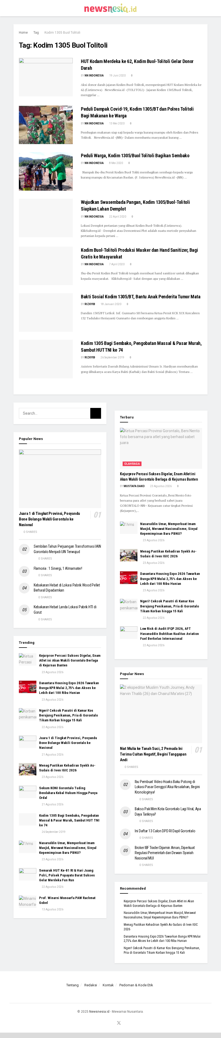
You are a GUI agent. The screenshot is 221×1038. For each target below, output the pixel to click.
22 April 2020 (117, 216)
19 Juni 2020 (117, 75)
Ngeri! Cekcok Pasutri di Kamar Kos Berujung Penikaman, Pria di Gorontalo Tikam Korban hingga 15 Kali (68, 715)
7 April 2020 (117, 264)
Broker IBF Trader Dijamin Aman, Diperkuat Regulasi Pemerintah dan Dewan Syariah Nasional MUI (165, 852)
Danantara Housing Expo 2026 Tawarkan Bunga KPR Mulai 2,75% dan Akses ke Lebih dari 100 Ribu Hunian (69, 688)
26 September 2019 (112, 357)
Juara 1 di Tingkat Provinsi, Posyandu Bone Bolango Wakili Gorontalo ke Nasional (49, 519)
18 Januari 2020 (110, 304)
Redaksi (90, 985)
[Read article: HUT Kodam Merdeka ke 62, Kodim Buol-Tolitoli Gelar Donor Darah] (46, 77)
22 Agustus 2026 (52, 727)
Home (23, 32)
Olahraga (132, 463)
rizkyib (90, 304)
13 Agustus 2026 (52, 909)
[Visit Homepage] (110, 8)
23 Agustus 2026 (52, 672)
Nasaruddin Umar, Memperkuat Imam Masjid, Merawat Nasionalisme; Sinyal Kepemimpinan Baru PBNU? (67, 848)
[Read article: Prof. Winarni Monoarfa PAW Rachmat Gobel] (27, 902)
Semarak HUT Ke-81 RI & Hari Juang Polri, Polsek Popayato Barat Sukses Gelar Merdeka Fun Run (67, 875)
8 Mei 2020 (116, 163)
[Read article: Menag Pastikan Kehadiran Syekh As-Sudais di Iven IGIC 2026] (27, 769)
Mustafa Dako (134, 486)
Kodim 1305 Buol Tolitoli (62, 32)
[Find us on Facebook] (98, 1023)
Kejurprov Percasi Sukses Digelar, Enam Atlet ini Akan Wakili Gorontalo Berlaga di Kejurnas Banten (70, 660)
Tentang (72, 985)
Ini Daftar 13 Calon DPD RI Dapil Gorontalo (165, 831)
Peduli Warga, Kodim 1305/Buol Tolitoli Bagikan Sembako (135, 155)
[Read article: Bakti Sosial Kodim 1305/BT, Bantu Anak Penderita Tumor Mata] (46, 312)
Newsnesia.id (99, 1011)
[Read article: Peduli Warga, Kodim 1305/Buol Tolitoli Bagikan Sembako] (46, 171)
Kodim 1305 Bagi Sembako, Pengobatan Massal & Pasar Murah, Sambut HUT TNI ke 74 (69, 820)
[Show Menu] (15, 8)
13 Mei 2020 (117, 123)
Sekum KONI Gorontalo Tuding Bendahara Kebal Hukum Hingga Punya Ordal (68, 793)
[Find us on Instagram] (104, 1023)
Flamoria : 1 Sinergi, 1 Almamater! (58, 568)
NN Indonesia (94, 75)
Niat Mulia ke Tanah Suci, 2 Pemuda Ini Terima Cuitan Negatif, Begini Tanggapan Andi (153, 754)
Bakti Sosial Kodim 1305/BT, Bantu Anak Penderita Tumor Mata (141, 296)
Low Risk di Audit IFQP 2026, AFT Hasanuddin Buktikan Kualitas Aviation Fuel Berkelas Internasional (169, 633)
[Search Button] (205, 8)
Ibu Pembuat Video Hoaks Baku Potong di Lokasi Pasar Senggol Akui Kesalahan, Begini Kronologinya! (167, 787)
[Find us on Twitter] (119, 1023)
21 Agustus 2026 (52, 754)
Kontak (108, 985)
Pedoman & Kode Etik (136, 985)
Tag (36, 32)
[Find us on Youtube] (111, 1023)
